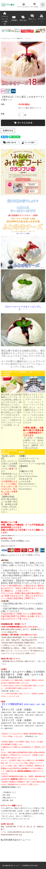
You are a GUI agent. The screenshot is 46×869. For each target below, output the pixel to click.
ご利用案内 (13, 20)
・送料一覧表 (5, 795)
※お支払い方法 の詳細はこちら (15, 541)
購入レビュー (32, 20)
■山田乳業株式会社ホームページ (16, 840)
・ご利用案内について (8, 792)
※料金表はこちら (31, 736)
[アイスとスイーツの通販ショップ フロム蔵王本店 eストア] (8, 6)
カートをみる (34, 6)
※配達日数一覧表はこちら (10, 691)
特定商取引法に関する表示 (30, 865)
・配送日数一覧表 (7, 800)
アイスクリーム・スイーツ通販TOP (4, 20)
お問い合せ (23, 20)
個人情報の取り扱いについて (11, 865)
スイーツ (28, 38)
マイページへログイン (23, 6)
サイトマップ (41, 20)
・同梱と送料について (8, 798)
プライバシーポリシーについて (15, 819)
